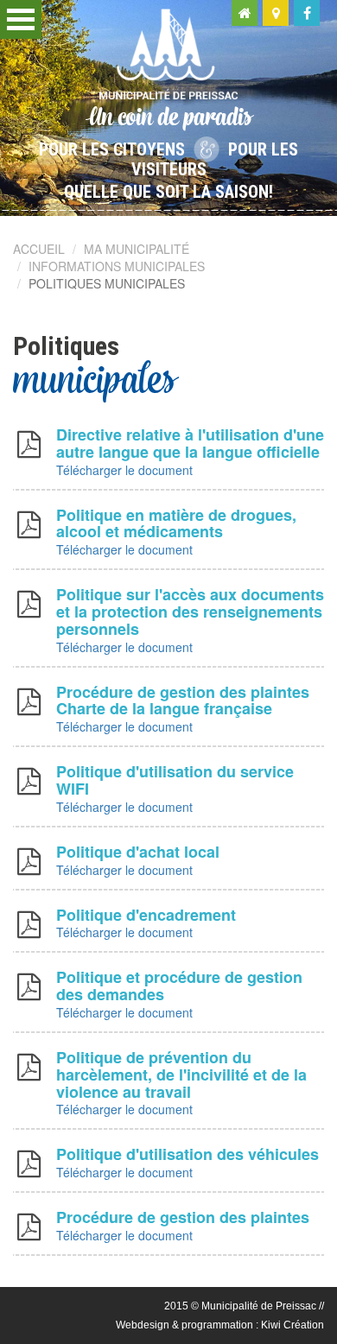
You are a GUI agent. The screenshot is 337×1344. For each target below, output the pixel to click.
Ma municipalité (136, 248)
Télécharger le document (124, 470)
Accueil (39, 248)
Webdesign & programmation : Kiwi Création (220, 1325)
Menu (20, 19)
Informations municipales (117, 266)
